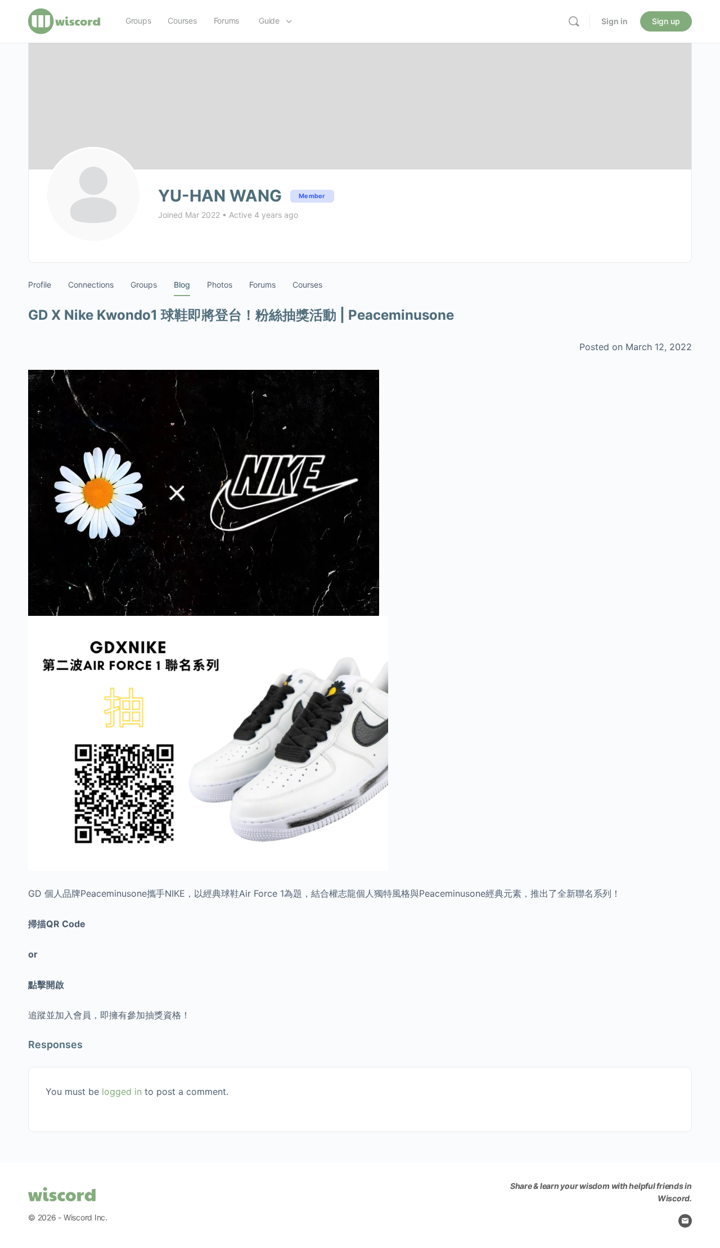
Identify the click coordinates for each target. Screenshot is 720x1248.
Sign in (614, 21)
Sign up (666, 21)
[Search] (573, 21)
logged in (122, 1091)
